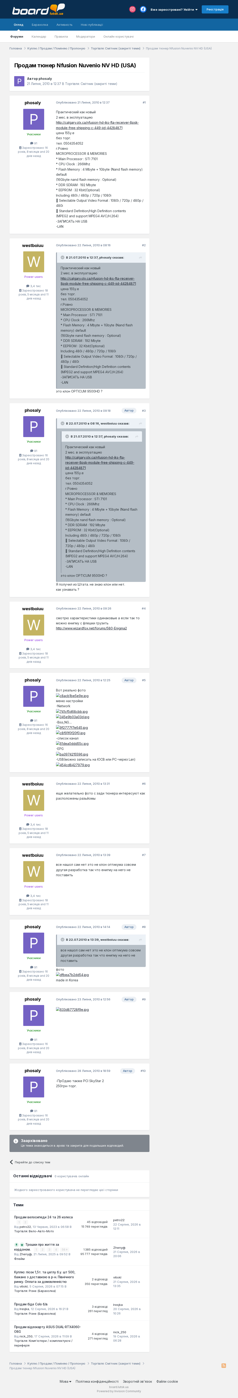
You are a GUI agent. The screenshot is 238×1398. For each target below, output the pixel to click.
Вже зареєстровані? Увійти (173, 9)
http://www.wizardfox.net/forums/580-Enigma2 (91, 628)
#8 (144, 927)
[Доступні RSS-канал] (223, 1366)
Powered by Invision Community (119, 1391)
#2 (144, 245)
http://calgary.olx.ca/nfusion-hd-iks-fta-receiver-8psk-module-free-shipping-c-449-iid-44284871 (99, 462)
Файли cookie (167, 1381)
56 (64, 1249)
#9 (144, 999)
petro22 (25, 1227)
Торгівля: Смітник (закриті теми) (91, 84)
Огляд (18, 24)
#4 (144, 608)
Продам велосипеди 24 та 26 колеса (43, 1217)
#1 (144, 102)
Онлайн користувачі (118, 36)
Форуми (16, 36)
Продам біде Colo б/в (31, 1304)
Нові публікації (92, 24)
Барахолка (40, 24)
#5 (144, 680)
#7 (144, 855)
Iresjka (24, 1309)
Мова (64, 1381)
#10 (143, 1071)
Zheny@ (26, 1254)
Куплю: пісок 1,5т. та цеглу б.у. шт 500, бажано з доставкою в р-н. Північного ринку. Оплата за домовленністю (44, 1277)
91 (35, 143)
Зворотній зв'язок (137, 1381)
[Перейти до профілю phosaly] (19, 81)
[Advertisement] (191, 87)
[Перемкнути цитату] (63, 257)
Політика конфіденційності (97, 1381)
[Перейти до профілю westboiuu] (33, 261)
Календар (39, 36)
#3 (144, 410)
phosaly (45, 79)
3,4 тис (35, 286)
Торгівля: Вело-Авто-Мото (34, 1231)
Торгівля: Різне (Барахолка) (35, 1291)
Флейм (19, 1259)
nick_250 (26, 1336)
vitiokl (24, 1286)
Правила (61, 36)
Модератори (85, 36)
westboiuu (32, 245)
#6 (144, 783)
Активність (64, 24)
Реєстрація (215, 9)
